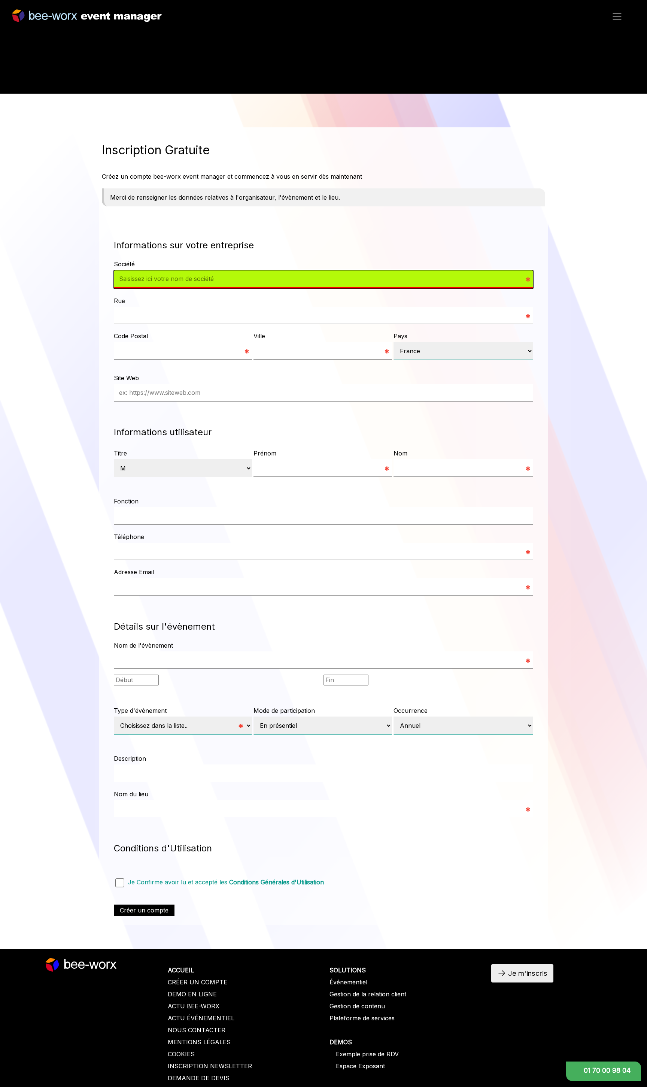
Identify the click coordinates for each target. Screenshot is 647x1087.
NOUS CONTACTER (196, 1030)
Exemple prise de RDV (367, 1054)
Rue (119, 301)
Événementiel (348, 982)
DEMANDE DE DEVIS (199, 1078)
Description (130, 758)
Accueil (553, 81)
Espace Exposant (360, 1066)
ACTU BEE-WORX (193, 1006)
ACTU (177, 1018)
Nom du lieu (131, 794)
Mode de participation (284, 710)
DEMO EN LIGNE (192, 994)
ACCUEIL (181, 970)
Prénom (264, 453)
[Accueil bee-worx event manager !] (87, 18)
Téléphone (129, 537)
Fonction (126, 501)
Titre (120, 453)
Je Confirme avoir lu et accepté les (226, 882)
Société (124, 264)
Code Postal (131, 336)
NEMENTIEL (216, 1018)
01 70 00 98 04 (607, 1070)
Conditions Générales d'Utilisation (276, 882)
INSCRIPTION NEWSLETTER (210, 1066)
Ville (259, 336)
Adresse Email (134, 572)
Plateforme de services (362, 1018)
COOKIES (181, 1054)
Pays (400, 336)
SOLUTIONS (347, 970)
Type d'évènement (140, 710)
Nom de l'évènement (143, 645)
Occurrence (411, 710)
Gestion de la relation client (367, 994)
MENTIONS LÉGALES (199, 1042)
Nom (400, 453)
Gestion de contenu (357, 1006)
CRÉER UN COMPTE (197, 982)
